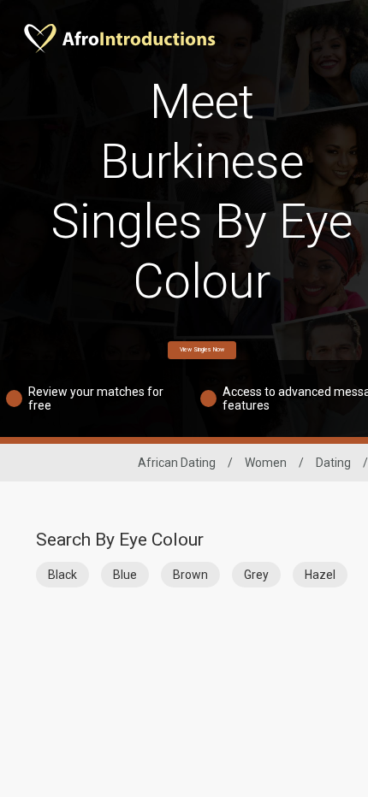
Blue (125, 575)
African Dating (177, 462)
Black (62, 575)
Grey (256, 575)
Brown (190, 575)
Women (266, 462)
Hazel (320, 575)
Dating (333, 462)
